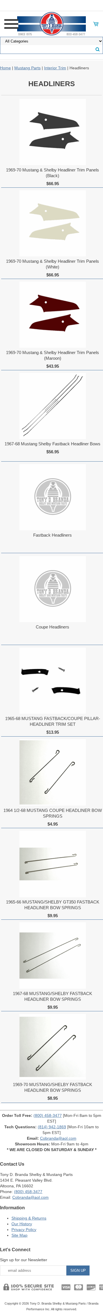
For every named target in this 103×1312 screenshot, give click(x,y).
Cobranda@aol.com (58, 1138)
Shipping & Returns (28, 1218)
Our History (21, 1224)
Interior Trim (55, 68)
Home (5, 68)
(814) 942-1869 (52, 1127)
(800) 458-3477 (47, 1115)
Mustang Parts (27, 68)
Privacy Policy (23, 1229)
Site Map (19, 1235)
